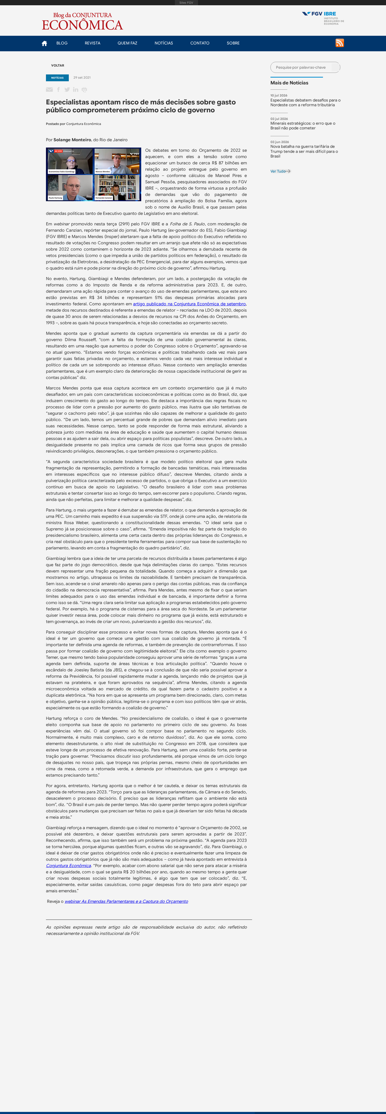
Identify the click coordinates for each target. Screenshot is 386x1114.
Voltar (57, 65)
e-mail (49, 90)
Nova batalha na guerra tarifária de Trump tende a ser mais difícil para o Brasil (304, 151)
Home (44, 43)
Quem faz (127, 43)
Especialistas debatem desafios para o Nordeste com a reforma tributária (305, 102)
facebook (58, 90)
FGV (186, 2)
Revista (92, 43)
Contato (200, 43)
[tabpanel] (307, 101)
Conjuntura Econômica (83, 124)
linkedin (75, 90)
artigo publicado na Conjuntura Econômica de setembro (189, 304)
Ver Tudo (278, 171)
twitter (67, 90)
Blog (61, 43)
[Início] (323, 19)
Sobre (233, 43)
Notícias (164, 43)
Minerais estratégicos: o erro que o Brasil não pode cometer (302, 125)
